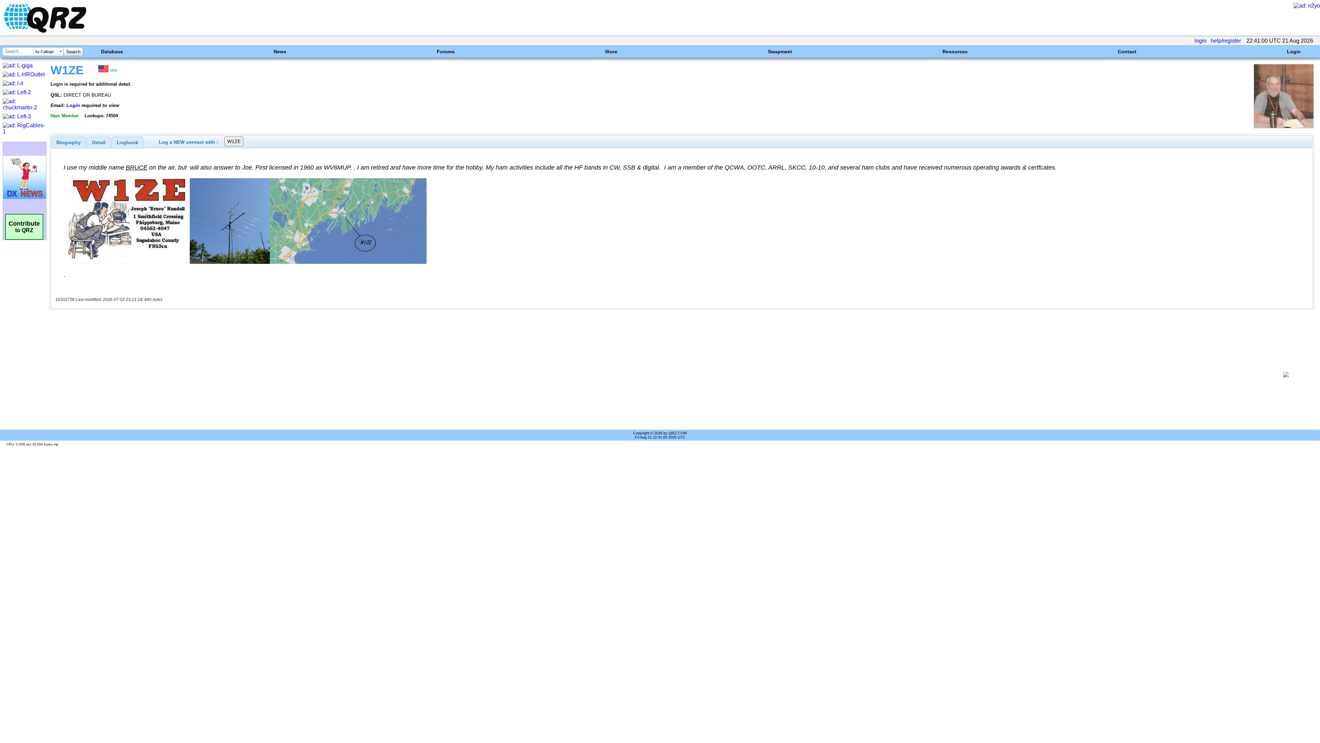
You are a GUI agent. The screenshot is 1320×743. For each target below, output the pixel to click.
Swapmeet (780, 51)
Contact (1127, 51)
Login (1294, 51)
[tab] (68, 142)
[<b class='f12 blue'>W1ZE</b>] (1284, 126)
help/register (1226, 41)
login (1201, 41)
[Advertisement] (659, 374)
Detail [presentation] (99, 142)
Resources (955, 51)
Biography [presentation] (68, 142)
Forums (446, 51)
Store (611, 51)
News (280, 51)
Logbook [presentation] (127, 142)
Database (112, 51)
